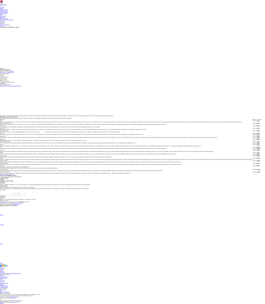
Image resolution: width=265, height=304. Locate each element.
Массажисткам (3, 13)
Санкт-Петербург (4, 277)
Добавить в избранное (5, 69)
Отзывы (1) (18, 86)
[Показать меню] (0, 6)
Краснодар (2, 280)
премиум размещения (18, 203)
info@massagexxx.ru (14, 297)
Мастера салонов (4, 24)
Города (1, 269)
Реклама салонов (4, 9)
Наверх (1, 303)
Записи (1, 270)
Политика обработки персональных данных (10, 273)
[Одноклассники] (3, 266)
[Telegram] (6, 266)
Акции (2, 26)
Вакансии (2, 17)
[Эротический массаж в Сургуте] (1, 1)
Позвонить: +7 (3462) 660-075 (7, 72)
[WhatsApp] (5, 266)
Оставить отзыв (4, 186)
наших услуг (16, 204)
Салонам (2, 7)
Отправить (3, 196)
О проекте (2, 268)
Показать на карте (4, 178)
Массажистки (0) (4, 86)
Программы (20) (12, 86)
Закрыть (2, 179)
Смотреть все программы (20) (7, 174)
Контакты (2, 272)
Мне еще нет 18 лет (14, 302)
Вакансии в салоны (4, 292)
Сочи (1, 279)
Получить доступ (4, 201)
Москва (2, 275)
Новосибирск (3, 278)
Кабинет (2, 8)
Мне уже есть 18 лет (5, 302)
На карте (11, 71)
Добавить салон (3, 11)
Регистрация (3, 16)
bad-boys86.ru (6, 73)
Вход (1, 14)
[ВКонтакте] (1, 266)
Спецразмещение (4, 12)
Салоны (2, 22)
